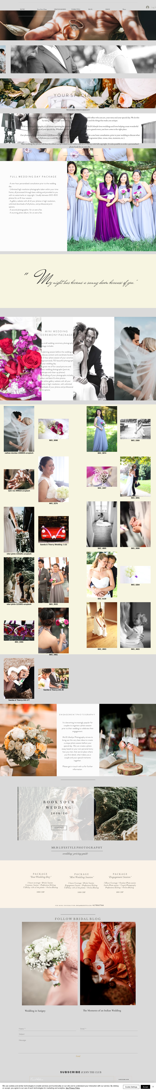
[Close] (153, 1087)
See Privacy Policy (73, 1088)
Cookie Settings (131, 1087)
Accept (145, 1087)
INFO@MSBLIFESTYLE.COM (84, 905)
